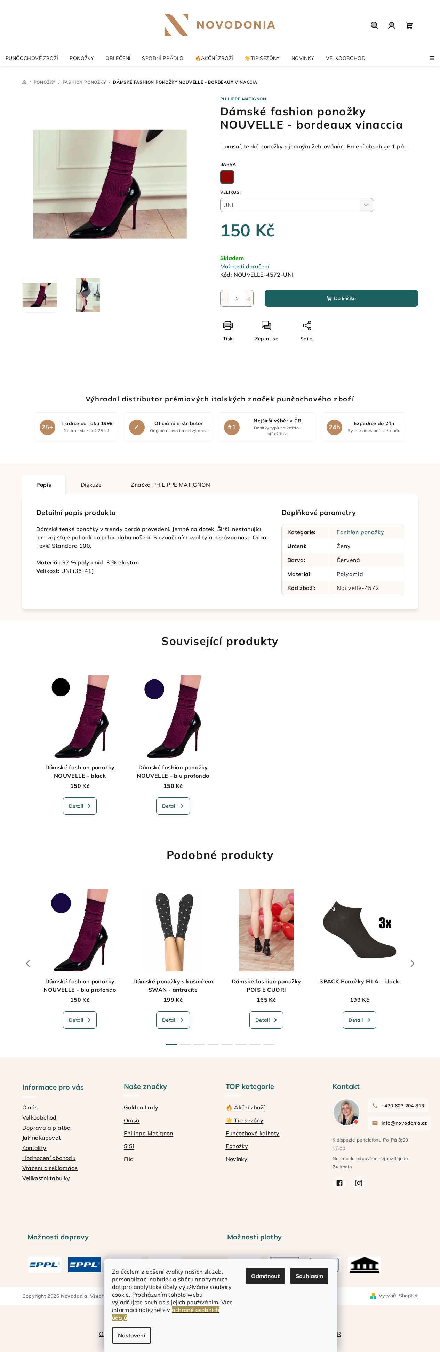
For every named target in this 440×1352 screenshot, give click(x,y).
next (412, 963)
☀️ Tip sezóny (245, 1120)
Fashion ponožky (360, 532)
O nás (30, 1107)
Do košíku (345, 298)
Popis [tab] (43, 484)
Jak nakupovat (41, 1137)
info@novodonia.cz (404, 1123)
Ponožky (237, 1146)
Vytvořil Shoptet (398, 1295)
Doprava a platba (46, 1127)
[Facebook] (339, 1183)
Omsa (132, 1120)
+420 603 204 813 (403, 1106)
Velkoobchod (39, 1117)
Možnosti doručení (245, 266)
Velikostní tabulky (46, 1178)
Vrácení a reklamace (50, 1168)
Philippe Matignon (148, 1133)
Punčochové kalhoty (253, 1133)
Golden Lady (141, 1107)
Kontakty (34, 1147)
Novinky (237, 1158)
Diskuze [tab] (91, 484)
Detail (76, 806)
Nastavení (131, 1335)
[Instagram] (359, 1183)
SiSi (129, 1146)
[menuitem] (32, 58)
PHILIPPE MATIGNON (243, 98)
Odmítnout (265, 1276)
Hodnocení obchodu (49, 1157)
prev (27, 963)
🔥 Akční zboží (245, 1107)
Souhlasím (309, 1276)
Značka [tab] (170, 484)
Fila (129, 1158)
